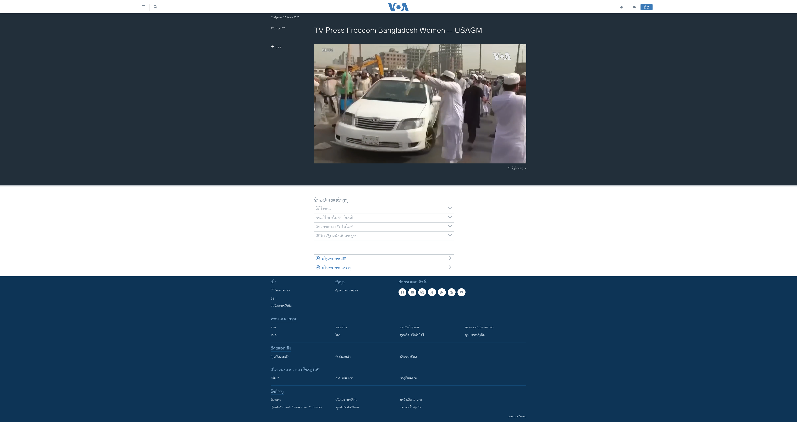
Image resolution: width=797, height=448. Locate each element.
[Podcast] (452, 292)
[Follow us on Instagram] (422, 292)
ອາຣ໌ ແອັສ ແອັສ (344, 378)
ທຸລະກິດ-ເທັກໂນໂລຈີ (412, 335)
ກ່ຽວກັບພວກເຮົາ (280, 356)
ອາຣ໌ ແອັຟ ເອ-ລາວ (411, 400)
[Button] (276, 48)
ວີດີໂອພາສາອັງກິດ (281, 306)
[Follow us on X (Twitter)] (432, 292)
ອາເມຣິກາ (341, 327)
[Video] (634, 7)
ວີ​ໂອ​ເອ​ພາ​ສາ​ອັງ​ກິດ (346, 400)
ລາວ (273, 327)
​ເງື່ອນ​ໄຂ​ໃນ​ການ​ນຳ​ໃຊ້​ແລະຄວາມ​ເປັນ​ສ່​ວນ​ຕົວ (296, 407)
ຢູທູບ (273, 298)
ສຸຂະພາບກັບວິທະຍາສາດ (479, 327)
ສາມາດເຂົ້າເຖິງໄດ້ (410, 407)
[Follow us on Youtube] (412, 292)
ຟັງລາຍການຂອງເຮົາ (346, 290)
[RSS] (442, 292)
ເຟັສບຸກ (275, 378)
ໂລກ (338, 335)
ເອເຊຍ (274, 335)
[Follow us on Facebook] (402, 292)
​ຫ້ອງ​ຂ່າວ (276, 400)
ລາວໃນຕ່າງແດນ (409, 327)
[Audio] (621, 7)
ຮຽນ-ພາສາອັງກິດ (475, 335)
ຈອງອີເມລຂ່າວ (408, 378)
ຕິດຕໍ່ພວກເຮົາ (343, 356)
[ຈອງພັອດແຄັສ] (461, 292)
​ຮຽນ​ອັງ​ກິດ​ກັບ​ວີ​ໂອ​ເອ (347, 407)
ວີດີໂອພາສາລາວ (280, 290)
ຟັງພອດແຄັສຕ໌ (408, 356)
